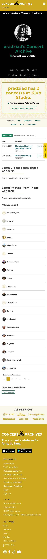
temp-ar (10, 221)
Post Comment (8, 392)
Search (6, 8)
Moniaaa (10, 352)
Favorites (12, 75)
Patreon (7, 529)
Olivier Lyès (11, 286)
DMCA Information (11, 511)
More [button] (35, 75)
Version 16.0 (8, 545)
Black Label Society (23, 156)
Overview (13, 70)
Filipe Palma (12, 245)
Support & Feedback (12, 475)
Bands (35, 70)
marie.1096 (11, 319)
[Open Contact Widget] (3, 546)
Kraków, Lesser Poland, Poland (24, 103)
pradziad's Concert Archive (23, 49)
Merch (6, 533)
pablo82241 (11, 368)
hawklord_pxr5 (13, 213)
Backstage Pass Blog (12, 486)
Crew (5, 526)
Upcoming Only (19, 135)
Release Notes (10, 541)
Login (6, 490)
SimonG (10, 254)
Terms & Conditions (12, 503)
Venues (24, 13)
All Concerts (7, 135)
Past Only (30, 135)
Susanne (10, 229)
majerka (10, 344)
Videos (37, 120)
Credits (6, 537)
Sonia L (10, 311)
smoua (10, 237)
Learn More (8, 463)
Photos (14, 124)
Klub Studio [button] (37, 13)
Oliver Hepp (12, 303)
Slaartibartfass (13, 327)
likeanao (10, 335)
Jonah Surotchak (14, 360)
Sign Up (7, 494)
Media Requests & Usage (14, 478)
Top (18, 120)
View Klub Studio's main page (23, 108)
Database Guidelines (12, 471)
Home (4, 13)
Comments (31, 124)
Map (22, 124)
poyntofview (12, 295)
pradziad (14, 13)
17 (25, 379)
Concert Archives (33, 515)
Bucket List (24, 75)
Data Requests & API (12, 482)
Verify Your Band (10, 467)
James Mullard (13, 262)
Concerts (25, 70)
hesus (9, 278)
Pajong (10, 270)
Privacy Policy (9, 507)
